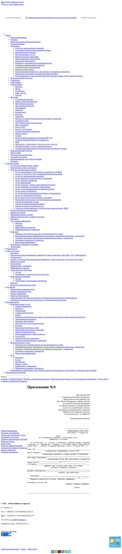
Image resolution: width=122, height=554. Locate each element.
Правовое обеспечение (24, 321)
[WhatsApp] (66, 551)
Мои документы (21, 125)
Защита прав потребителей (26, 102)
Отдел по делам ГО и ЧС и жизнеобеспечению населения (38, 174)
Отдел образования (23, 183)
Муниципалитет (12, 302)
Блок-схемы (6, 444)
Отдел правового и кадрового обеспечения (32, 187)
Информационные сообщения (27, 230)
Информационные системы (21, 215)
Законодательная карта (10, 549)
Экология (19, 110)
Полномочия (15, 264)
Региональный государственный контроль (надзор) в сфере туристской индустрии (48, 76)
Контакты (14, 219)
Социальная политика (24, 99)
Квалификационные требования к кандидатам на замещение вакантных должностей (49, 236)
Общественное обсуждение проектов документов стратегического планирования (43, 298)
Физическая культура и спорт (27, 328)
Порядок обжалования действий (14, 439)
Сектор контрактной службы (27, 202)
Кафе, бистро (20, 93)
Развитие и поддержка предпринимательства (33, 63)
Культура (19, 114)
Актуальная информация (20, 221)
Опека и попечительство (25, 332)
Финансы (14, 161)
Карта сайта (32, 549)
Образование (20, 108)
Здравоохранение (17, 44)
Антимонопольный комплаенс (27, 131)
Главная (4, 379)
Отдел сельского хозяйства (26, 180)
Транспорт (19, 116)
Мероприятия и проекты (25, 227)
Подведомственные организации (23, 210)
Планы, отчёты (21, 364)
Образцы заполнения (9, 452)
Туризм (18, 95)
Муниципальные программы (27, 57)
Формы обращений (18, 294)
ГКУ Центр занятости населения (28, 123)
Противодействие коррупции (27, 338)
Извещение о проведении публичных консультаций (36, 144)
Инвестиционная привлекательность (25, 42)
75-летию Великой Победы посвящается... (32, 140)
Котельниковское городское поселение (26, 159)
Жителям (14, 97)
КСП (12, 355)
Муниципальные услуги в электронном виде (33, 146)
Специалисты (16, 257)
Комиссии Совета (17, 262)
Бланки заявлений (8, 450)
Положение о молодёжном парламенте (31, 281)
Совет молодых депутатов (21, 270)
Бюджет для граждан (23, 129)
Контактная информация (25, 242)
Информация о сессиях (19, 268)
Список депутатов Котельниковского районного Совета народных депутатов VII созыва (46, 259)
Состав (18, 272)
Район (8, 35)
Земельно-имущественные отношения (30, 341)
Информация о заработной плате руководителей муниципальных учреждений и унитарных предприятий (53, 370)
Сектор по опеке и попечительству (29, 206)
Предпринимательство (24, 106)
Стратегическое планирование (27, 67)
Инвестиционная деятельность (27, 59)
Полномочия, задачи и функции (23, 168)
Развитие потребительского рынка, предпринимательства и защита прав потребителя (50, 317)
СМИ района (15, 82)
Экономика (15, 46)
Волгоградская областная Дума (23, 285)
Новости (18, 223)
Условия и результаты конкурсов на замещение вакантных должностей (44, 238)
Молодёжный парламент (20, 277)
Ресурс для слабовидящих (13, 4)
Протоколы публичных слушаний (24, 245)
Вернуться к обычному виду (12, 2)
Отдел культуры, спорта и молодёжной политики (35, 185)
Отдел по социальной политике (28, 195)
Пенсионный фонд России (21, 151)
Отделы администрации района (23, 170)
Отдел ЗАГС (20, 127)
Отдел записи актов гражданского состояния (33, 198)
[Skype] (69, 551)
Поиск (23, 549)
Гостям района (16, 84)
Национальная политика (16, 373)
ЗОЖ (17, 142)
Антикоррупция (21, 121)
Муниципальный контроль (21, 78)
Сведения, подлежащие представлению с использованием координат (38, 300)
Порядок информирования (12, 446)
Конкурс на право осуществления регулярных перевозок (38, 119)
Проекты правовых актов (20, 291)
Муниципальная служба (20, 343)
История (13, 40)
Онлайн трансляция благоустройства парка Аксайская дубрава (40, 148)
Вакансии (14, 232)
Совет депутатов (12, 251)
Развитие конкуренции (24, 70)
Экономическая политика (25, 319)
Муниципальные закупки (25, 52)
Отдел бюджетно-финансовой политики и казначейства (38, 193)
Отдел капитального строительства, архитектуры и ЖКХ (38, 172)
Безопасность (20, 112)
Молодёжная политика (24, 104)
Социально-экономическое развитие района (33, 50)
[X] (59, 551)
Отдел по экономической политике (29, 48)
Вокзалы (18, 87)
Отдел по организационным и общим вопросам (34, 189)
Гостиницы (19, 91)
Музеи (17, 89)
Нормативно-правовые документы (29, 368)
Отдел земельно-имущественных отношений (33, 178)
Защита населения (17, 212)
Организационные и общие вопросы (30, 334)
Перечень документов (10, 433)
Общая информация (18, 38)
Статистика (15, 80)
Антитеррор (15, 247)
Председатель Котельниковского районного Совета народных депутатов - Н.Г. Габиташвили (48, 255)
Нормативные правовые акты (22, 289)
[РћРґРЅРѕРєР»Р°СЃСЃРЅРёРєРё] (56, 551)
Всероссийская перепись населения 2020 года (34, 138)
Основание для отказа (10, 437)
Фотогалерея (15, 153)
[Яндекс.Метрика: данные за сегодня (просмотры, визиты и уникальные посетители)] (8, 531)
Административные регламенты (14, 381)
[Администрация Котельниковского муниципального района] (13, 29)
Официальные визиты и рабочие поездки (27, 217)
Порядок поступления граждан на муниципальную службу (39, 234)
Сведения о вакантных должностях (29, 240)
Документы (10, 287)
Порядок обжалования (19, 296)
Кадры (18, 360)
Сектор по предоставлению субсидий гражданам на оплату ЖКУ (41, 208)
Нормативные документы (20, 266)
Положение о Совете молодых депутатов (32, 274)
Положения (20, 362)
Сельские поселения (18, 157)
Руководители (11, 249)
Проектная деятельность (25, 61)
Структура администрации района (24, 166)
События (19, 225)
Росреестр (19, 309)
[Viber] (62, 551)
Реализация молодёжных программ (29, 330)
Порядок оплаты (7, 441)
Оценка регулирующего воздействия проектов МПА (36, 74)
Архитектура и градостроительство (29, 323)
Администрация (12, 163)
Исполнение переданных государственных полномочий (38, 200)
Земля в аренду (21, 134)
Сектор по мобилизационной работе (30, 204)
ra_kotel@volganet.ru (18, 520)
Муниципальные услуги (25, 55)
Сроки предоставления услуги (13, 435)
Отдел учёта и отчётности (25, 191)
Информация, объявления (25, 366)
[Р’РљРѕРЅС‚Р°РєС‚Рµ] (52, 551)
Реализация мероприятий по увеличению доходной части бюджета (42, 72)
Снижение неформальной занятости (30, 65)
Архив (18, 315)
